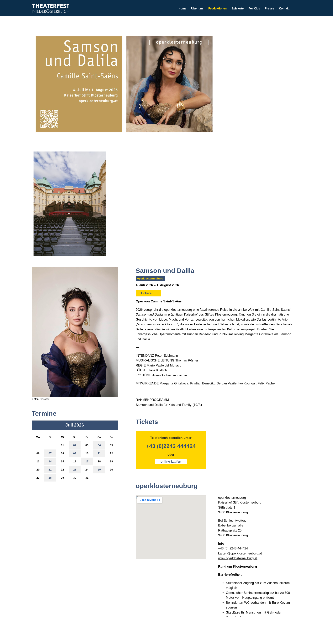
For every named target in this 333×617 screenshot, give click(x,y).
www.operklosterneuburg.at (237, 558)
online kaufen (171, 461)
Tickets (145, 293)
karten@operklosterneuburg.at (240, 553)
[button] (295, 8)
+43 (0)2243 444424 (171, 446)
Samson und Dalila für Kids (155, 405)
